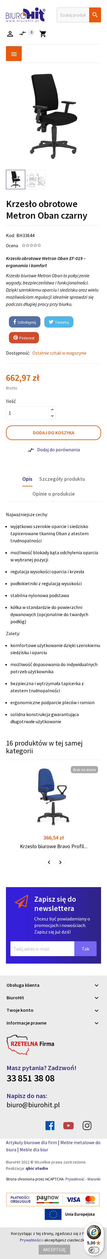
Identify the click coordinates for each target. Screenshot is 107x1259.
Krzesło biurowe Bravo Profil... (53, 846)
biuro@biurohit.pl (33, 1104)
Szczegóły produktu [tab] (62, 479)
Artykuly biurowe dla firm (31, 1142)
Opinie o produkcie (53, 494)
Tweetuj (61, 322)
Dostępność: (18, 353)
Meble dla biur (34, 1149)
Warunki (93, 1179)
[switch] (94, 1250)
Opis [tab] (27, 479)
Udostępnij (26, 322)
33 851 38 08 (31, 1078)
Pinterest (26, 338)
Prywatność (74, 1179)
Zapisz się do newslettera (55, 903)
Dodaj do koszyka (53, 433)
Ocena (12, 245)
